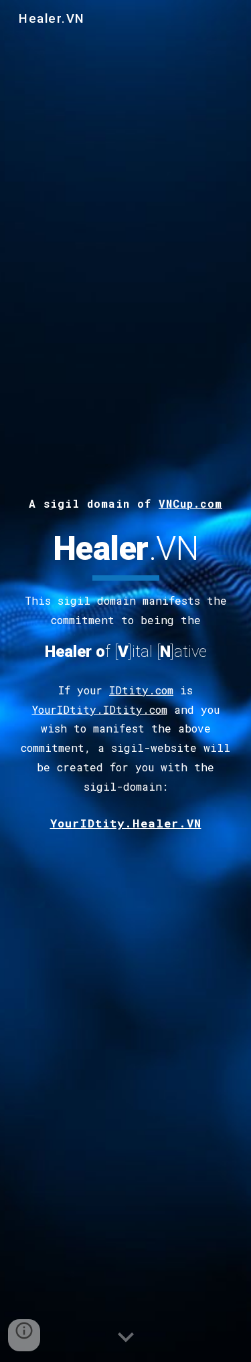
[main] (126, 501)
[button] (126, 1338)
